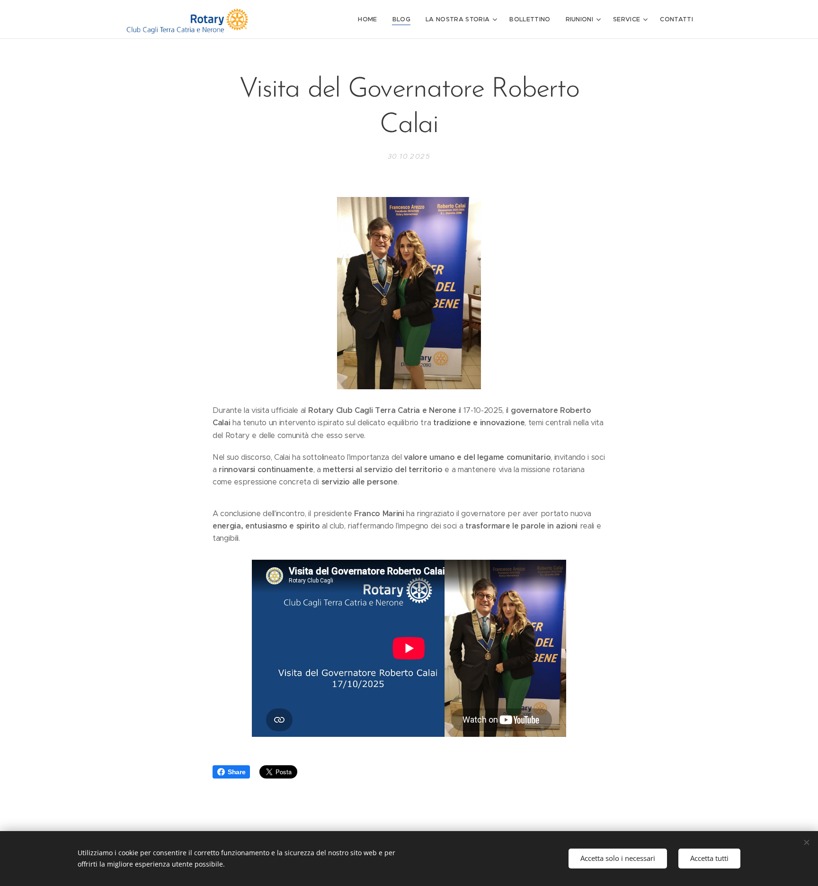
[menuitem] (370, 19)
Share (236, 772)
